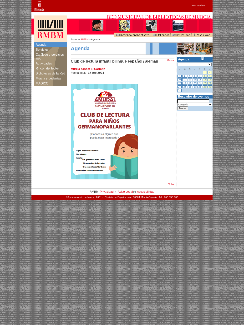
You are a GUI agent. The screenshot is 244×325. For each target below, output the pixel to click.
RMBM (84, 39)
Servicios (42, 49)
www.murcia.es (198, 5)
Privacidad (107, 191)
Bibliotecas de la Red (50, 73)
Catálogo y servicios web (50, 56)
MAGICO (42, 83)
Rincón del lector (47, 68)
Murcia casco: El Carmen (88, 69)
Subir (171, 184)
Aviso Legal (125, 191)
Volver (170, 60)
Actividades (44, 63)
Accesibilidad (145, 191)
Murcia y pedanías (48, 78)
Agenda (41, 44)
